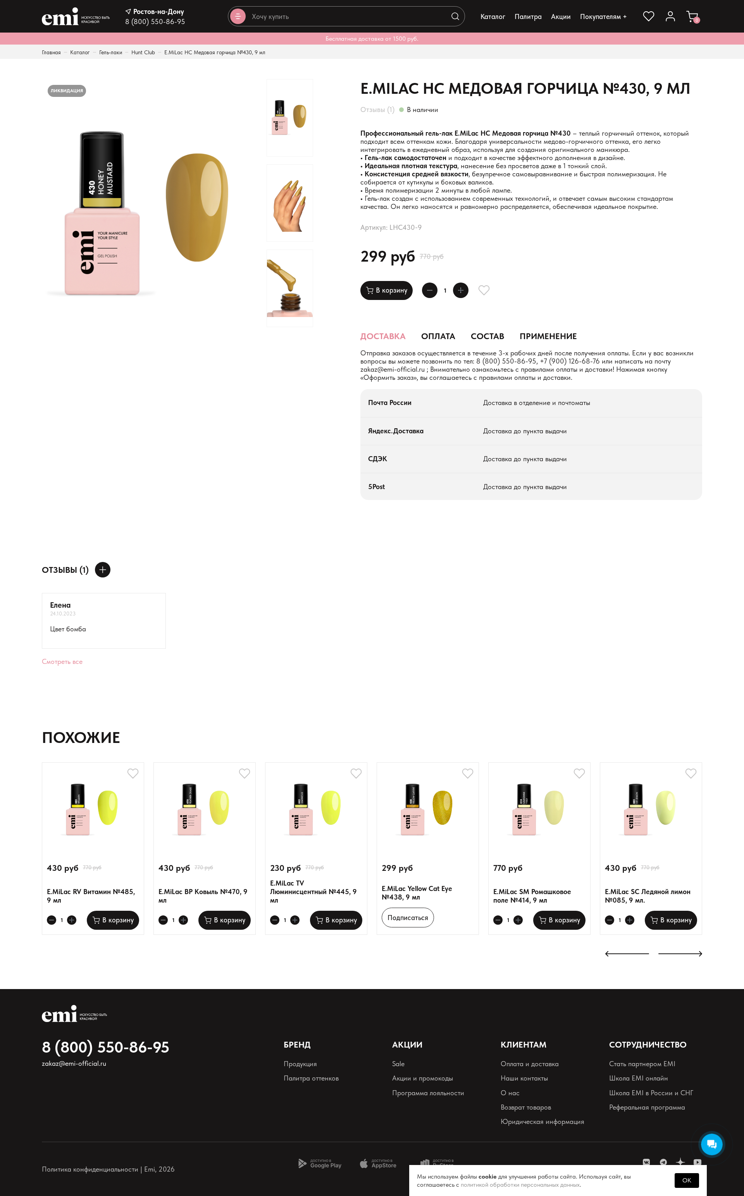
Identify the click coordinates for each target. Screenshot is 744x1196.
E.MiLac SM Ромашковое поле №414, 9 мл (532, 896)
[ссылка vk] (646, 1162)
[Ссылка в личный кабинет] (670, 16)
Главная (51, 52)
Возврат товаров (526, 1107)
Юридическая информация (542, 1121)
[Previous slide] (627, 954)
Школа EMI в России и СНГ (651, 1093)
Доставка (383, 336)
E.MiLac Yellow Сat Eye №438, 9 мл (417, 892)
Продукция (300, 1064)
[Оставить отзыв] (102, 569)
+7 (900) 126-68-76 (570, 361)
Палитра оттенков (311, 1078)
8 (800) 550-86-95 (155, 21)
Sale (398, 1064)
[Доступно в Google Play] (319, 1163)
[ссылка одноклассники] (680, 1162)
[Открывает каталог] (238, 16)
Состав (487, 336)
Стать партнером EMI (642, 1064)
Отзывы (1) (377, 109)
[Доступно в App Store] (381, 1163)
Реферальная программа (647, 1107)
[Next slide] (680, 954)
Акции (561, 16)
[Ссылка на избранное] (648, 16)
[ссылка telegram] (663, 1162)
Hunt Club (143, 52)
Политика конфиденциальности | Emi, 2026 (108, 1169)
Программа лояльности (428, 1093)
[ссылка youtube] (697, 1162)
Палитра (528, 16)
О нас (510, 1093)
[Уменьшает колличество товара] (429, 290)
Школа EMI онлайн (638, 1078)
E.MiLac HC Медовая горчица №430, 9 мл (214, 52)
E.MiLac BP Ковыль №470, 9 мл (203, 896)
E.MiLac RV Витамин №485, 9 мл (91, 896)
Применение (548, 336)
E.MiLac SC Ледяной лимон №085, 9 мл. (648, 896)
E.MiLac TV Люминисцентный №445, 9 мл (313, 891)
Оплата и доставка (530, 1064)
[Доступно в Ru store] (442, 1163)
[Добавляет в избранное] (484, 290)
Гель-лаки (110, 52)
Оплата (438, 336)
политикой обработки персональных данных (520, 1184)
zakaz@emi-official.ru (392, 369)
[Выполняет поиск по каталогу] (455, 16)
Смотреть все (62, 661)
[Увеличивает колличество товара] (460, 290)
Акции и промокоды (422, 1078)
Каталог (492, 16)
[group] (150, 214)
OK (686, 1180)
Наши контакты (524, 1078)
